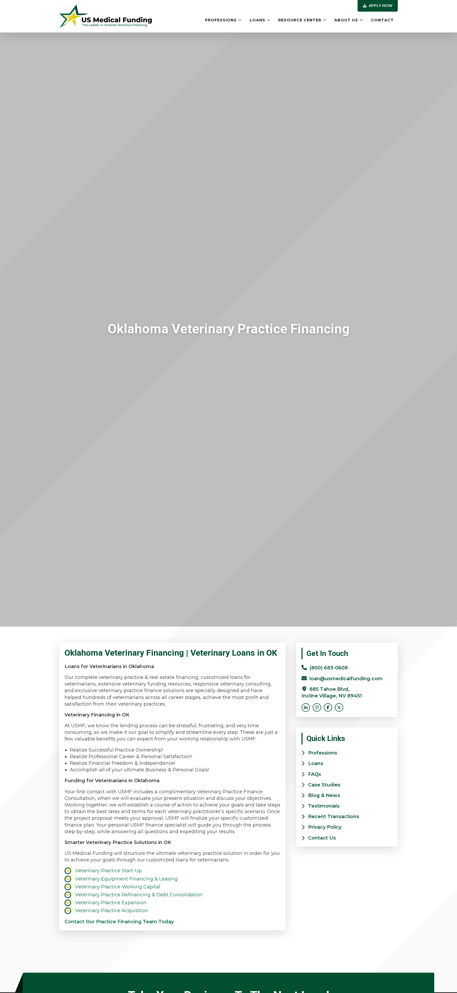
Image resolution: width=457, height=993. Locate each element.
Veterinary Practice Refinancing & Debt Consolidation (139, 895)
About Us (346, 20)
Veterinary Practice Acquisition (111, 910)
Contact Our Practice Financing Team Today (119, 922)
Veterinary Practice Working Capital (117, 887)
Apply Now (380, 5)
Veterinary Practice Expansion (111, 903)
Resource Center (299, 20)
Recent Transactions (333, 816)
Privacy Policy (324, 827)
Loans (257, 20)
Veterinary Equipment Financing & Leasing (126, 879)
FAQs (314, 774)
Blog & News (324, 795)
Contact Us (322, 838)
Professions (221, 20)
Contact (382, 20)
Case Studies (324, 785)
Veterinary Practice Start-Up (108, 871)
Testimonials (324, 806)
